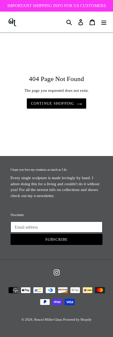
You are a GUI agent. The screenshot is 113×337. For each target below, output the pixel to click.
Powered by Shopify (77, 319)
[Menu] (104, 22)
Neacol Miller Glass (48, 319)
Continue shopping (52, 103)
